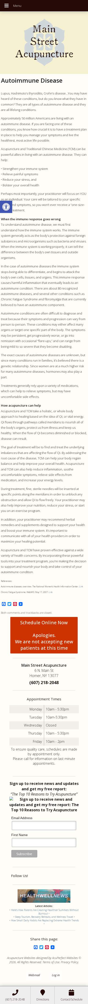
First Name (19, 835)
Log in (56, 975)
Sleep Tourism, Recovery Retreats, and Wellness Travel (44, 916)
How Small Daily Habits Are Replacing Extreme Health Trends (45, 920)
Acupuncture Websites (21, 958)
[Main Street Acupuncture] (44, 43)
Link (81, 586)
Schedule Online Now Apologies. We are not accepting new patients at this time (44, 635)
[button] (6, 207)
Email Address (21, 818)
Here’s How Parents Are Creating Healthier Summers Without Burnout (45, 911)
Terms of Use (50, 962)
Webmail (34, 975)
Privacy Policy (69, 962)
